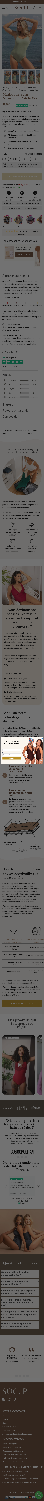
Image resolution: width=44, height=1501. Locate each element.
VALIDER (11, 758)
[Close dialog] (41, 739)
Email (3, 752)
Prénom (3, 748)
